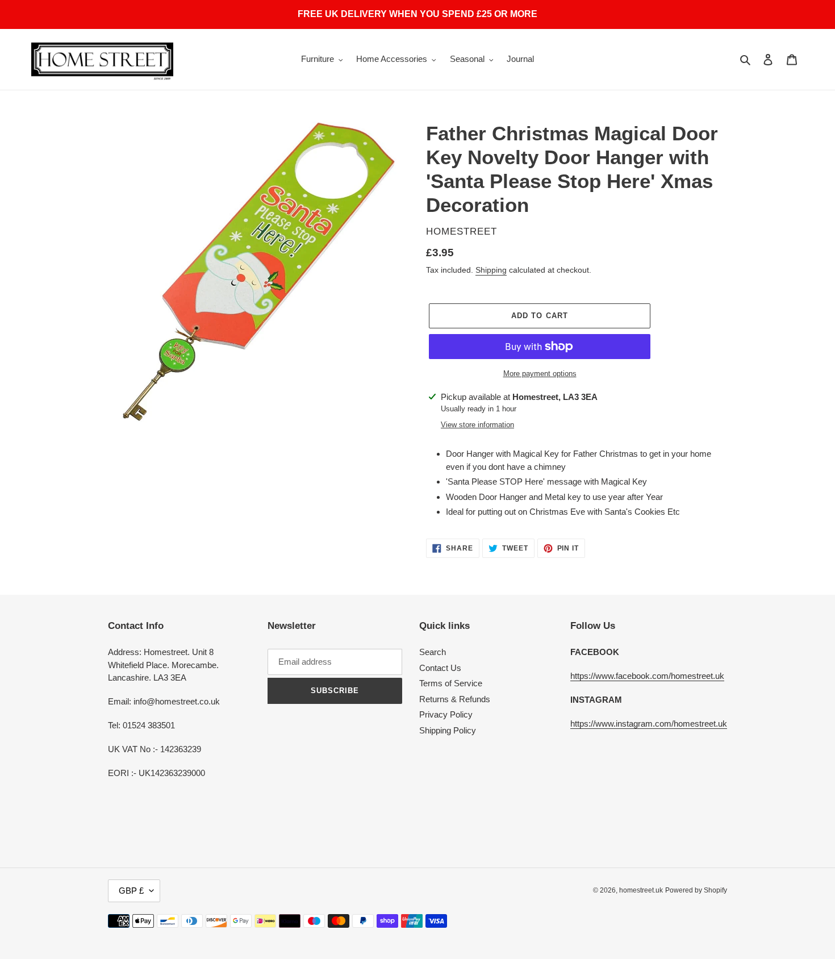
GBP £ (131, 890)
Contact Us (440, 668)
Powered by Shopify (696, 890)
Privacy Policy (446, 714)
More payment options (540, 373)
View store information (477, 424)
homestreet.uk (641, 890)
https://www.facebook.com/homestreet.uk (647, 676)
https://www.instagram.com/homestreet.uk (648, 723)
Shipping (491, 269)
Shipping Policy (447, 730)
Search (432, 652)
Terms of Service (450, 683)
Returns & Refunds (454, 699)
